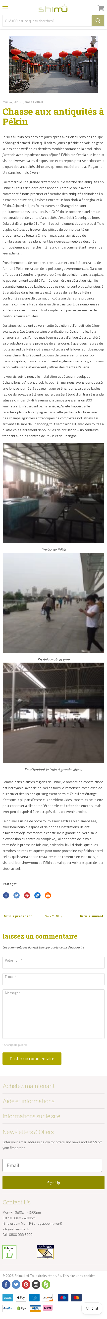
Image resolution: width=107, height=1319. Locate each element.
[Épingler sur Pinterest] (27, 895)
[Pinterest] (26, 1284)
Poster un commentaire (32, 1058)
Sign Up (53, 1183)
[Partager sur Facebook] (6, 895)
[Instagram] (36, 1284)
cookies (90, 1275)
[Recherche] (98, 20)
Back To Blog (53, 916)
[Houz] (46, 1284)
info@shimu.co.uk (15, 1229)
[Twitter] (16, 1284)
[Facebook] (6, 1284)
